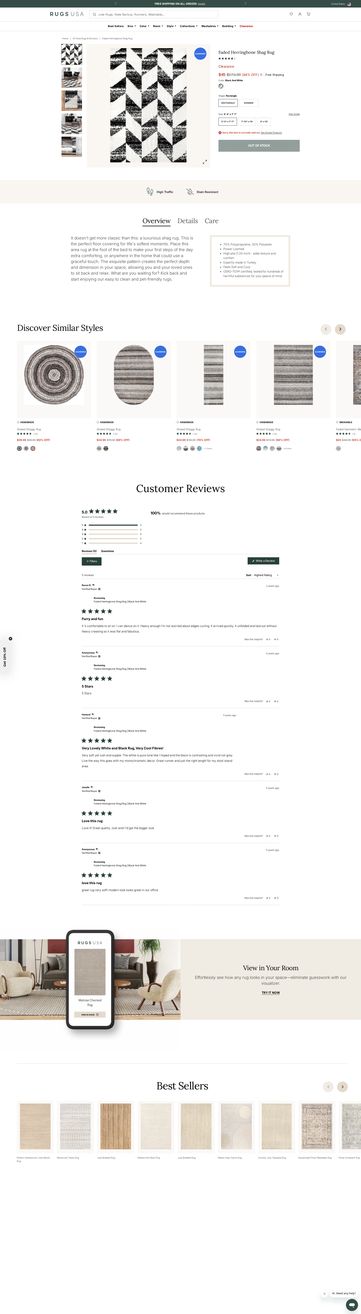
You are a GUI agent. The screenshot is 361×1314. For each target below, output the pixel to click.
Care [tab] (211, 221)
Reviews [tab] (89, 552)
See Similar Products (271, 132)
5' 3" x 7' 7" (227, 121)
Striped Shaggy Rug (29, 429)
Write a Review (267, 561)
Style (170, 26)
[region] (175, 532)
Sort (249, 575)
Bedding (227, 26)
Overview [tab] (157, 221)
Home (65, 38)
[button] (226, 58)
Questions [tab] (107, 552)
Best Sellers (116, 26)
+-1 (208, 448)
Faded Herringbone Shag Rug (117, 38)
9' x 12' (264, 121)
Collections (187, 26)
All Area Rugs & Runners (85, 38)
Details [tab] (187, 221)
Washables (208, 26)
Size (130, 26)
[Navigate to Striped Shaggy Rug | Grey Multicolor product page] (54, 375)
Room (157, 26)
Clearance (246, 26)
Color (143, 26)
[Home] (66, 15)
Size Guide (294, 114)
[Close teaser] (10, 639)
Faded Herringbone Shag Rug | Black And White (120, 601)
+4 (287, 448)
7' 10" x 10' (247, 121)
